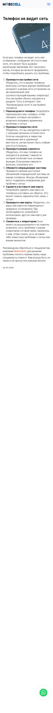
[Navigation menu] (48, 4)
